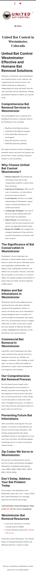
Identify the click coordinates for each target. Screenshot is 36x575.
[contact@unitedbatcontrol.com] (20, 4)
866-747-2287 (8, 509)
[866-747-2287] (15, 4)
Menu (19, 26)
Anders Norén (23, 570)
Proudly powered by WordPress (15, 566)
